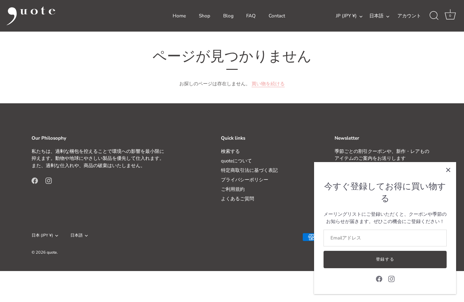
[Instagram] (391, 278)
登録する (385, 259)
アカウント (409, 16)
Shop (204, 16)
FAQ (251, 16)
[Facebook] (379, 278)
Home (179, 16)
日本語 (376, 16)
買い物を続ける (268, 84)
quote (52, 252)
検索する (230, 151)
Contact (277, 16)
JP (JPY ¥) (346, 16)
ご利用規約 (233, 189)
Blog (228, 16)
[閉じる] (448, 170)
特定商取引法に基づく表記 (249, 170)
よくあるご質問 (237, 199)
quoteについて (236, 161)
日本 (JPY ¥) (42, 235)
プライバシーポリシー (244, 180)
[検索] (434, 16)
